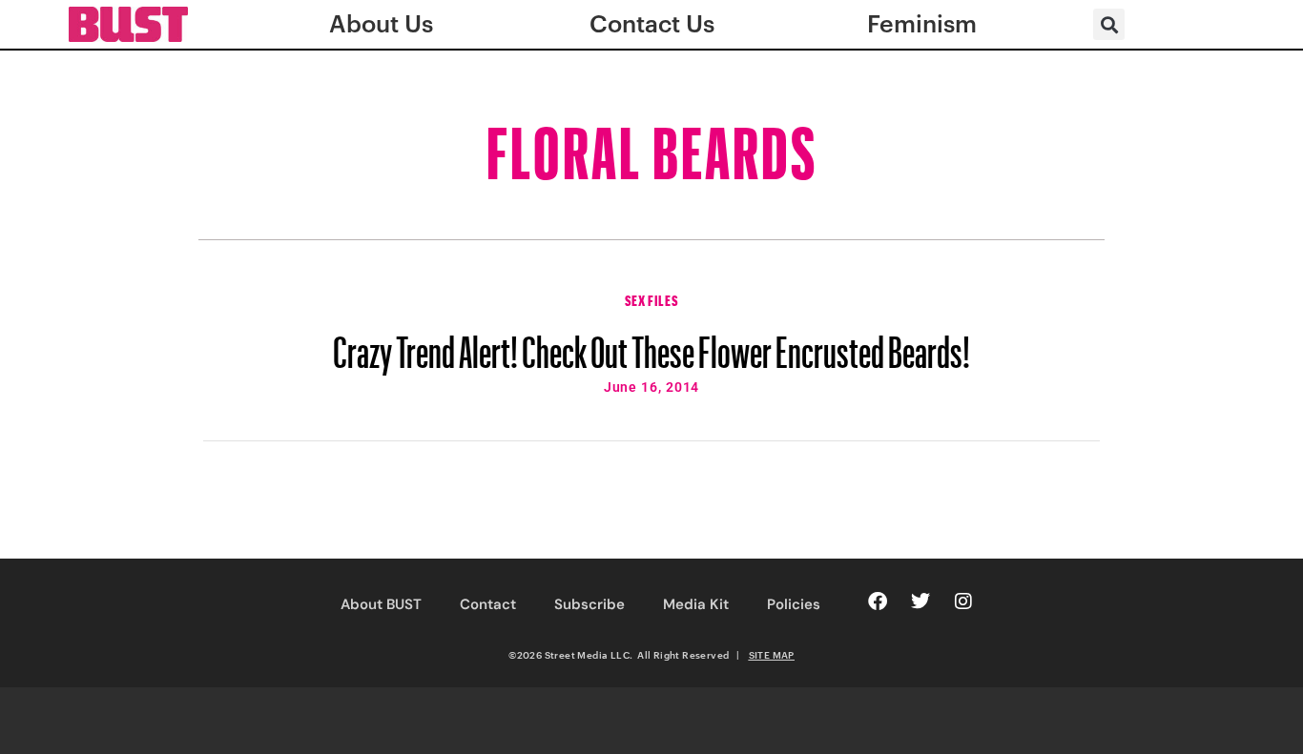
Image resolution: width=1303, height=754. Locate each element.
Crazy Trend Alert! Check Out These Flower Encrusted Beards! (651, 343)
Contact (488, 604)
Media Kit (696, 604)
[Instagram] (963, 601)
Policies (793, 604)
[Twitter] (920, 601)
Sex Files (651, 298)
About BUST (381, 604)
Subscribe (589, 604)
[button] (1109, 24)
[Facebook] (877, 601)
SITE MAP (772, 655)
